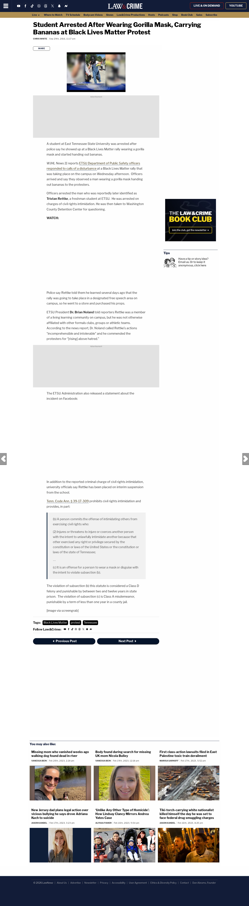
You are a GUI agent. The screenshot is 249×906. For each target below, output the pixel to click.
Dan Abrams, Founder (204, 882)
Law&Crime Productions (131, 14)
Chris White (40, 38)
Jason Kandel (39, 823)
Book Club (187, 14)
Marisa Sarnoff (169, 760)
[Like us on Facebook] (25, 8)
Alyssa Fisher (103, 823)
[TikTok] (32, 8)
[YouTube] (19, 8)
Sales (199, 14)
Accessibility (118, 882)
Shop (175, 14)
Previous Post (3, 459)
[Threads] (46, 8)
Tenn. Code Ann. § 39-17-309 (68, 501)
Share (41, 48)
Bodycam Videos (93, 14)
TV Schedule (73, 14)
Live (34, 14)
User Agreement (138, 882)
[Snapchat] (59, 8)
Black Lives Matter (55, 622)
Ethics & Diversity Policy (163, 882)
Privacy (104, 882)
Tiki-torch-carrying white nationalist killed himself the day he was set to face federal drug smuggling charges (187, 814)
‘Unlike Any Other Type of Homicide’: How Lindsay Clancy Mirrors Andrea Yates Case (122, 814)
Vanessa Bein (39, 760)
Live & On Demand (207, 5)
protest (75, 622)
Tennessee (90, 622)
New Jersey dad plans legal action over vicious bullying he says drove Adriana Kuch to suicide (59, 814)
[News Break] (66, 8)
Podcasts (163, 14)
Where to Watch (53, 14)
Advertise (75, 882)
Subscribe (211, 14)
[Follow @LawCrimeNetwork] (52, 8)
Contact (184, 882)
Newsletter (90, 882)
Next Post (245, 459)
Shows (109, 14)
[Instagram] (39, 8)
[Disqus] (96, 692)
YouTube (236, 5)
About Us (62, 882)
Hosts (151, 14)
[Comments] (33, 43)
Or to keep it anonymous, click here (192, 263)
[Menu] (6, 6)
